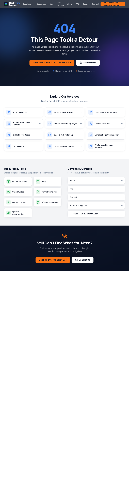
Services (27, 4)
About (69, 4)
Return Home (89, 62)
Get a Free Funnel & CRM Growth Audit (111, 4)
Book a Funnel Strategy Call (53, 259)
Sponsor (86, 4)
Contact (95, 4)
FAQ (77, 4)
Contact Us (84, 259)
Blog (51, 4)
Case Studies (60, 4)
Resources (41, 4)
